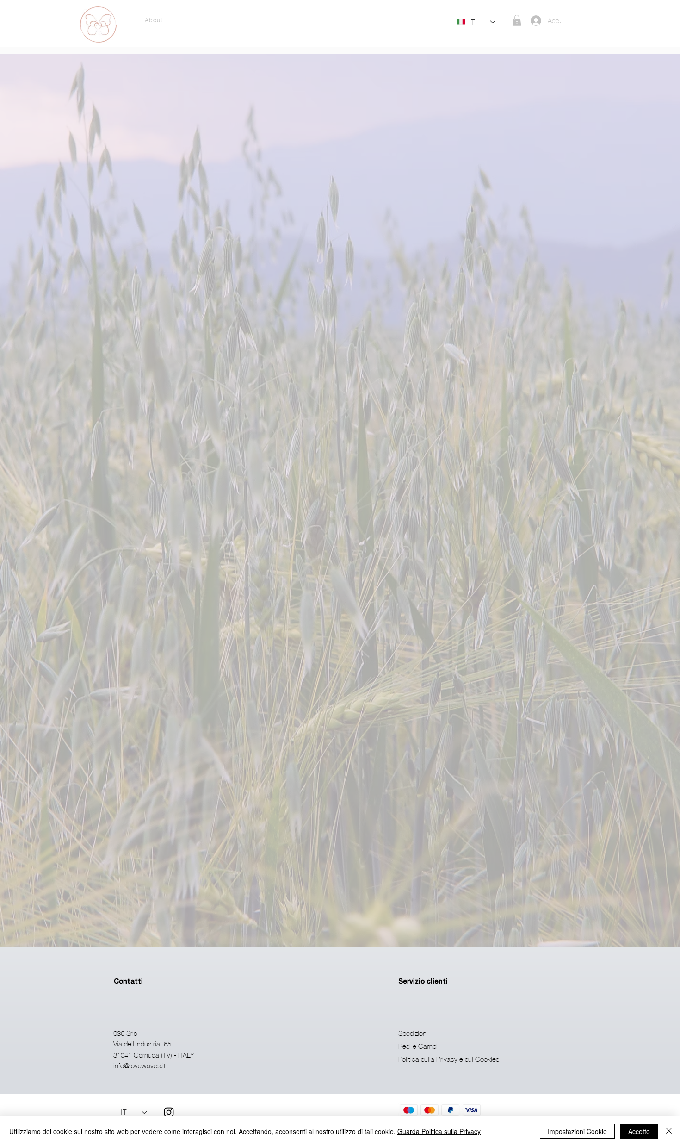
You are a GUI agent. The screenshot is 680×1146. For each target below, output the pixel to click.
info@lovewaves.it (139, 1065)
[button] (516, 20)
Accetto (639, 1131)
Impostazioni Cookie (577, 1131)
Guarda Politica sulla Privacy (439, 1131)
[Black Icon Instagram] (168, 1112)
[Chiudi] (668, 1131)
